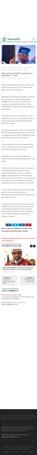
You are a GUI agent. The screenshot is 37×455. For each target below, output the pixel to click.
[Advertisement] (18, 18)
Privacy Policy (6, 452)
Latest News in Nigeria (15, 67)
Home (3, 67)
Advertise (32, 452)
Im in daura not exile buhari (29, 280)
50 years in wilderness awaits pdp (9, 281)
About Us (15, 452)
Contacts (23, 452)
